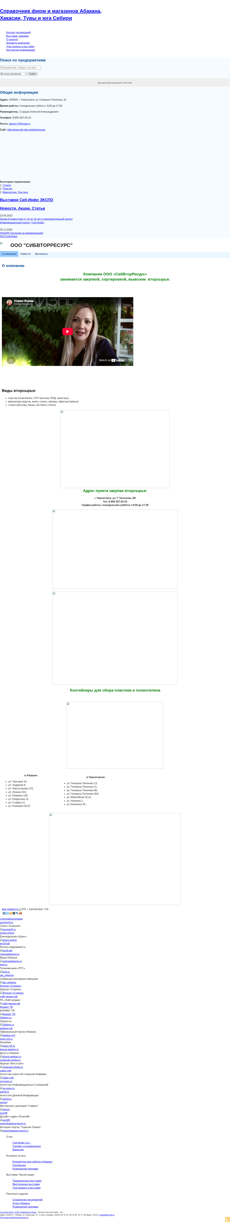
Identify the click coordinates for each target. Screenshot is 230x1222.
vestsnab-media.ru (10, 1060)
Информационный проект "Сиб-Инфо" (22, 222)
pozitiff (3, 1113)
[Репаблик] (7, 1046)
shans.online (7, 933)
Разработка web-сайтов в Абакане (32, 1161)
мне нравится (10, 909)
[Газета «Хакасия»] (8, 929)
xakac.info (5, 1070)
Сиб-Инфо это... (22, 1142)
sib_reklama (7, 975)
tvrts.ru (3, 964)
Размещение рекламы (25, 1168)
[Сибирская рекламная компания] (8, 982)
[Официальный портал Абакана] (7, 1035)
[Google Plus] (20, 913)
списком (5, 919)
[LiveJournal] (17, 913)
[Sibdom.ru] (7, 1024)
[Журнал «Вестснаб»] (11, 1067)
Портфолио (19, 1165)
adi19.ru (4, 1091)
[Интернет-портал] (14, 1130)
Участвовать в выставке (20, 46)
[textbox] (20, 68)
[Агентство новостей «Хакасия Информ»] (7, 1077)
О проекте (12, 39)
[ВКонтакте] (4, 913)
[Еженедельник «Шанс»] (8, 940)
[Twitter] (7, 913)
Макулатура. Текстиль (15, 192)
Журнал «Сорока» (10, 986)
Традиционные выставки (27, 1180)
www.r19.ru (6, 1039)
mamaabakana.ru (9, 954)
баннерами (16, 919)
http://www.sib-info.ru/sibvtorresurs (26, 129)
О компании (9, 253)
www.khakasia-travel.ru (13, 1123)
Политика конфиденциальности (14, 1218)
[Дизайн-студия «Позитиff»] (5, 1120)
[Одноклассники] (10, 913)
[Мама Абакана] (11, 961)
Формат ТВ (6, 1007)
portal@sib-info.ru (107, 1215)
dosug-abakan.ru (9, 1049)
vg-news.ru (6, 1081)
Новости (25, 253)
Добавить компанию (18, 43)
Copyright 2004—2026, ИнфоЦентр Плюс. (18, 1212)
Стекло (7, 185)
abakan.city (6, 1028)
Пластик (7, 188)
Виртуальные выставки (26, 1184)
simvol (3, 1102)
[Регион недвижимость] (6, 950)
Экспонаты (41, 253)
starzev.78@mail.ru (19, 123)
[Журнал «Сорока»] (12, 993)
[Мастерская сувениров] (5, 1109)
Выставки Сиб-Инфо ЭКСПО (26, 200)
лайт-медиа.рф (9, 996)
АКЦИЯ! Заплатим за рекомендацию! (21, 233)
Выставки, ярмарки (17, 36)
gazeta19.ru (6, 922)
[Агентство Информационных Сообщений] (7, 1088)
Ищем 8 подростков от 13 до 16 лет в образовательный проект (36, 219)
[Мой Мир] (14, 913)
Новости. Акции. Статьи (22, 208)
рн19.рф (5, 943)
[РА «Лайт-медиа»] (10, 1003)
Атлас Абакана (21, 1203)
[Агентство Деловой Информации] (6, 1099)
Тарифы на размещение (27, 1146)
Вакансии (18, 1149)
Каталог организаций (18, 32)
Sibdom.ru (5, 1017)
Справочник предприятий (27, 1199)
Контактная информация (20, 50)
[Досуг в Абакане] (10, 1056)
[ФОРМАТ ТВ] (7, 1014)
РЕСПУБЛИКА (8, 236)
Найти (32, 74)
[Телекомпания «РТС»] (5, 971)
